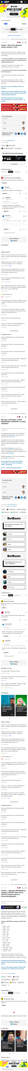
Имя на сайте (8, 624)
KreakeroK (7, 640)
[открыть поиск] (18, 2)
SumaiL (12, 453)
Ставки (5, 884)
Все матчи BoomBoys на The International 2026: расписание (12, 373)
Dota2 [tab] (6, 23)
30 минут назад (8, 625)
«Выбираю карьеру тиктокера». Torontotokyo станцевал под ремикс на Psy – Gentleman (12, 262)
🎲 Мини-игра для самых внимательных (11, 318)
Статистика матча (13, 32)
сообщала (11, 448)
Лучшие (11, 171)
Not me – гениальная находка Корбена (11, 467)
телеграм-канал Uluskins (11, 506)
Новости (8, 39)
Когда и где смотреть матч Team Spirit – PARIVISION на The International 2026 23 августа (13, 359)
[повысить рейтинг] (20, 193)
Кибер (2, 39)
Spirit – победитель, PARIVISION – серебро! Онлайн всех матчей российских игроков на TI (13, 684)
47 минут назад (7, 613)
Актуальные (17, 171)
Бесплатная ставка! (9, 601)
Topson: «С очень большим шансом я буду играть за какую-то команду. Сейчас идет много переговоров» (14, 255)
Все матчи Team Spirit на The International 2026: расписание (12, 345)
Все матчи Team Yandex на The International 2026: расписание (13, 352)
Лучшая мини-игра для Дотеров (12, 177)
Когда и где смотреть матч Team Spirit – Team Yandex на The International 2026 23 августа (14, 366)
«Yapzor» (15, 52)
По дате (4, 171)
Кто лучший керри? (7, 116)
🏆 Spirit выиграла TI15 (6, 294)
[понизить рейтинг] (26, 193)
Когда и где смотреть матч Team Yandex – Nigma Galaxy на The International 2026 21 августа (12, 395)
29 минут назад (8, 641)
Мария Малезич (11, 140)
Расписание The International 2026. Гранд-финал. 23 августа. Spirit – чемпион (13, 677)
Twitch (7, 142)
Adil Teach (6, 187)
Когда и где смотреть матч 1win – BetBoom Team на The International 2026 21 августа (13, 402)
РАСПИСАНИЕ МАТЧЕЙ (5, 20)
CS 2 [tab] (2, 23)
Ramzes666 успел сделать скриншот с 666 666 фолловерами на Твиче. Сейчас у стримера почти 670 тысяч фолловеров (13, 794)
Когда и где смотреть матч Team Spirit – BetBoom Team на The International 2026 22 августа (13, 380)
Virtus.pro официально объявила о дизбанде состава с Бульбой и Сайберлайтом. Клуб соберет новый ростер (14, 302)
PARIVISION (12, 436)
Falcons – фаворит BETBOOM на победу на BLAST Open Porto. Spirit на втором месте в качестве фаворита (19, 884)
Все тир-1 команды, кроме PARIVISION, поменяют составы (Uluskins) (13, 278)
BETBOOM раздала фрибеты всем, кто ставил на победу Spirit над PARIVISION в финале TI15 (13, 1060)
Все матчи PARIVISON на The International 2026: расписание (12, 337)
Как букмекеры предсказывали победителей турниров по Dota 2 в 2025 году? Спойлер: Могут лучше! (14, 962)
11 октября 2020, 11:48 (9, 217)
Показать (24, 220)
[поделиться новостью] (25, 42)
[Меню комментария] (26, 188)
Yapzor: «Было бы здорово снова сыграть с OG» (19, 39)
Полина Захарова (11, 973)
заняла (9, 456)
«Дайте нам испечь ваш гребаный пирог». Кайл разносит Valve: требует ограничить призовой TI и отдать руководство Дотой (14, 93)
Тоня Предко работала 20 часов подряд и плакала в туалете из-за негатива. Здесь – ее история (13, 99)
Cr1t (8, 453)
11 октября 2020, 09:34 (8, 188)
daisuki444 (7, 612)
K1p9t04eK (7, 197)
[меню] (25, 2)
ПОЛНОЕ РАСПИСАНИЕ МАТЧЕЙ (14, 35)
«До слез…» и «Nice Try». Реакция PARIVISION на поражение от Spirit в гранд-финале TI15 (12, 324)
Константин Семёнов (12, 504)
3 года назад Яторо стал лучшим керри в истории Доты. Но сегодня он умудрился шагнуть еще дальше (12, 463)
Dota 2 (5, 39)
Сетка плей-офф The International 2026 (10, 671)
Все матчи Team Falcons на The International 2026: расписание (13, 388)
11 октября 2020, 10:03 (9, 199)
